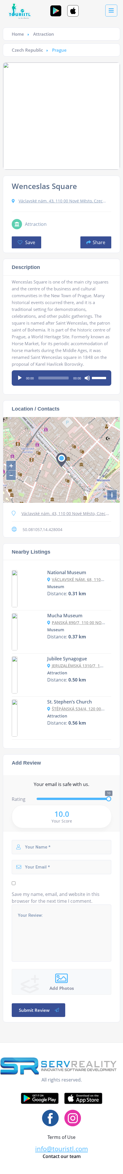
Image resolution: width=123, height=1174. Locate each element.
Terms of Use (61, 1137)
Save (29, 242)
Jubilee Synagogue (67, 659)
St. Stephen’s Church (69, 702)
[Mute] (87, 378)
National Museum (66, 572)
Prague (59, 50)
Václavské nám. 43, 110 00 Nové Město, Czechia (63, 201)
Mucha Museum (64, 615)
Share (99, 242)
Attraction (43, 34)
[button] (61, 1148)
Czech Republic (27, 50)
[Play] (20, 378)
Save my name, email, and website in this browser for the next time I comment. (56, 897)
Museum (55, 586)
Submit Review (34, 1010)
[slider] (100, 377)
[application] (61, 376)
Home (18, 34)
